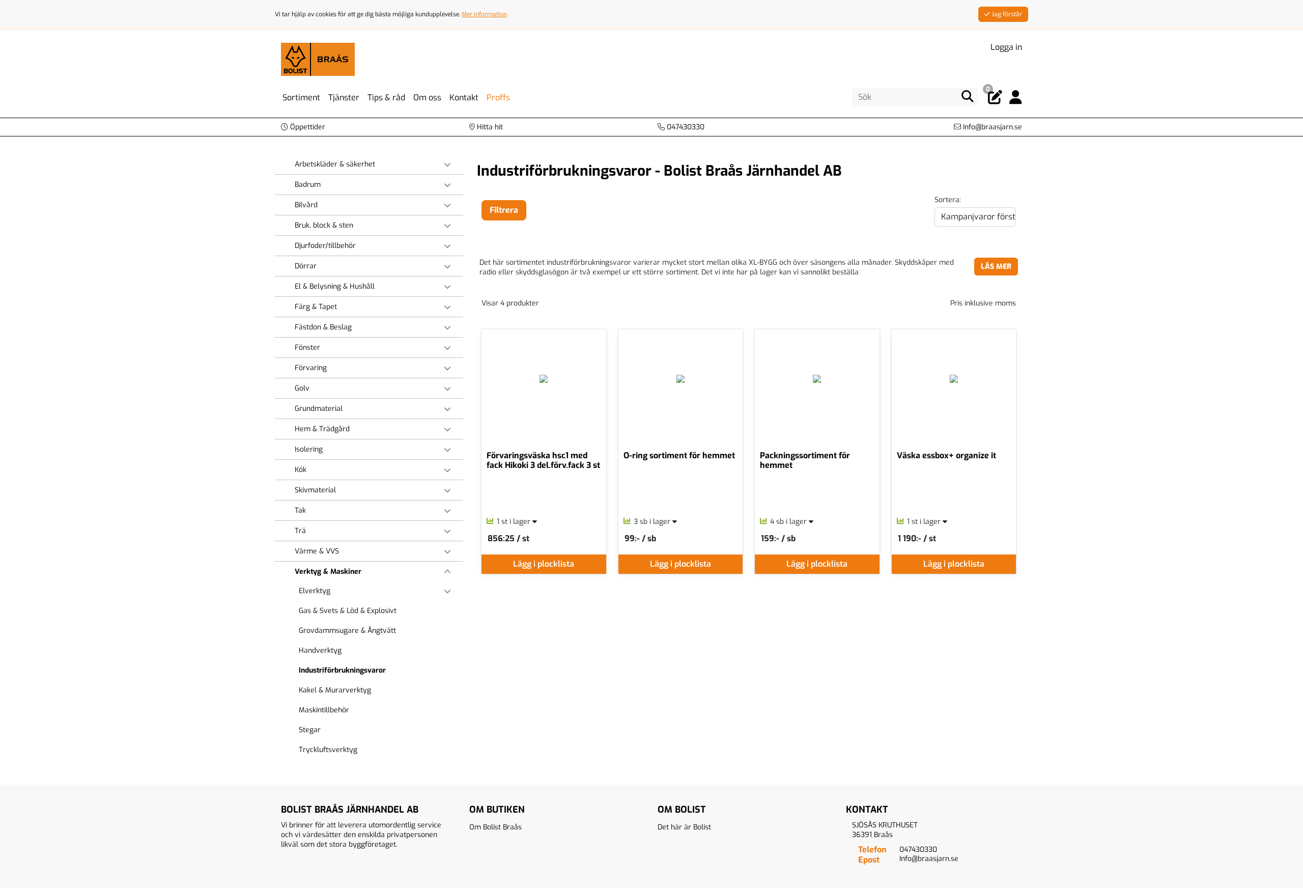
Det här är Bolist (684, 827)
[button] (303, 127)
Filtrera (504, 210)
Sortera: (947, 200)
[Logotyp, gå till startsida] (318, 58)
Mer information (484, 14)
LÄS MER (996, 266)
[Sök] (967, 96)
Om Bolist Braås (495, 827)
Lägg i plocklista (543, 564)
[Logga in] (1015, 97)
